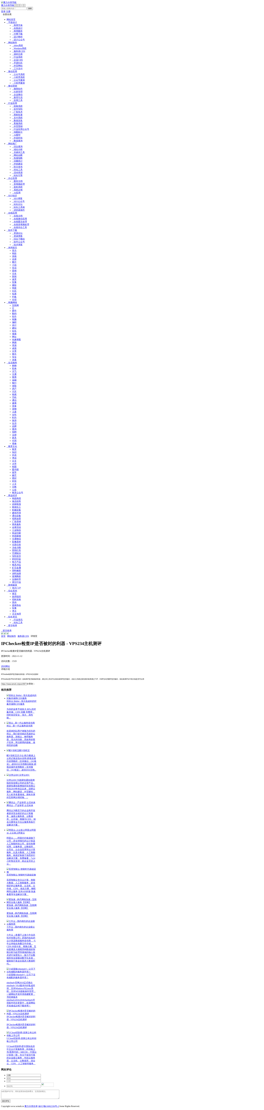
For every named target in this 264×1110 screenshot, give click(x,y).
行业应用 (12, 103)
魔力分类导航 (7, 5)
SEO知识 (12, 195)
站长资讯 (12, 617)
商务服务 (16, 524)
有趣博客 (16, 339)
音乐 (14, 250)
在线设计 (17, 28)
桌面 (14, 348)
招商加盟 (16, 518)
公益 (14, 490)
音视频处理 (18, 184)
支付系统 (17, 117)
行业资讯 (17, 619)
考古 (14, 611)
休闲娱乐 (12, 247)
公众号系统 (18, 74)
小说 (14, 265)
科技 (14, 481)
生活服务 (12, 362)
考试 (14, 458)
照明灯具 (16, 550)
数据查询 (17, 141)
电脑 (14, 319)
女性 (14, 414)
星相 (14, 270)
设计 (14, 325)
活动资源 (17, 172)
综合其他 (12, 591)
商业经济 (12, 495)
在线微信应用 (19, 219)
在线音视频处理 (20, 224)
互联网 (15, 305)
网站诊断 (17, 155)
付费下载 (17, 34)
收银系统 (17, 106)
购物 (14, 365)
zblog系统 (17, 45)
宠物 (14, 409)
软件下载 (12, 230)
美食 (14, 406)
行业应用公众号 (20, 129)
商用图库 (17, 31)
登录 (3, 11)
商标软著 (17, 115)
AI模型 (16, 135)
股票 (14, 377)
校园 (14, 466)
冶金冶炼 (16, 547)
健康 (14, 403)
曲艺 (14, 475)
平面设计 (12, 22)
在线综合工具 (19, 227)
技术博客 (17, 245)
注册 (8, 11)
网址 (14, 336)
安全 (14, 357)
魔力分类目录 (31, 1106)
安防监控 (16, 556)
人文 (14, 484)
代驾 (14, 440)
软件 (14, 316)
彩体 (14, 368)
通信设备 (16, 516)
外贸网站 (17, 65)
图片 (14, 262)
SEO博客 (17, 198)
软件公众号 (18, 242)
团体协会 (16, 605)
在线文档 (17, 216)
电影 (14, 253)
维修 (14, 443)
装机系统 (17, 187)
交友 (14, 273)
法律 (14, 435)
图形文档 (17, 181)
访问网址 (5, 666)
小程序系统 (18, 77)
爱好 (14, 478)
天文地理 (16, 614)
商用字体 (17, 25)
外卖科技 (17, 138)
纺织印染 (16, 559)
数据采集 (17, 120)
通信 (14, 400)
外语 (14, 455)
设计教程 (17, 37)
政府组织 (16, 596)
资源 (14, 345)
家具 (14, 438)
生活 (14, 423)
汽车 (14, 391)
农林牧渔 (16, 504)
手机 (14, 397)
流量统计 (17, 161)
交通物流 (16, 539)
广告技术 (17, 112)
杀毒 (14, 360)
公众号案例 (18, 80)
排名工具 (17, 169)
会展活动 (16, 527)
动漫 (14, 259)
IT (13, 308)
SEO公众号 (18, 201)
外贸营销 (17, 126)
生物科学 (16, 579)
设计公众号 (18, 39)
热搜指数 (17, 158)
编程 (14, 322)
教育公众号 (17, 492)
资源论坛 (17, 233)
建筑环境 (16, 513)
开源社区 (17, 63)
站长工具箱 (18, 207)
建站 (14, 328)
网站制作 (12, 42)
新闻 (14, 276)
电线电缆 (16, 498)
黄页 (14, 593)
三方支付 (17, 68)
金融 (14, 380)
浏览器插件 (18, 210)
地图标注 (17, 132)
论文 (14, 461)
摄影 (14, 285)
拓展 (14, 294)
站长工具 (17, 622)
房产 (14, 388)
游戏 (14, 256)
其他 (14, 602)
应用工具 (17, 100)
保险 (14, 386)
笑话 (14, 268)
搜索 (14, 334)
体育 (14, 279)
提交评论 (5, 1101)
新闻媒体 (12, 585)
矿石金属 (16, 567)
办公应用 (12, 178)
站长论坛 (17, 204)
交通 (14, 374)
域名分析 (17, 149)
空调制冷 (16, 553)
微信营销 (12, 86)
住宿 (14, 299)
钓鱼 (14, 296)
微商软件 (17, 89)
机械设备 (16, 510)
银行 (14, 383)
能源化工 (16, 507)
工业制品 (16, 530)
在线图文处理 (19, 221)
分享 (14, 351)
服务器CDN (18, 51)
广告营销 (16, 521)
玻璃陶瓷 (16, 576)
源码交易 (17, 54)
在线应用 (12, 213)
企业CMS (17, 60)
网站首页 (11, 19)
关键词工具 (18, 152)
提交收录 (12, 625)
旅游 (14, 420)
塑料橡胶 (16, 570)
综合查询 (17, 146)
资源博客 (17, 236)
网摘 (14, 342)
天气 (14, 371)
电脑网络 (12, 302)
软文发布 (17, 167)
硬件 (14, 311)
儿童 (14, 412)
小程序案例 (18, 83)
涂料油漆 (16, 573)
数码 (14, 313)
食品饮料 (16, 501)
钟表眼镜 (16, 536)
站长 (14, 331)
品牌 (14, 426)
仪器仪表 (16, 544)
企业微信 (17, 94)
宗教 (14, 487)
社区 (14, 291)
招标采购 (16, 599)
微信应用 (12, 71)
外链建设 (17, 164)
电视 (14, 394)
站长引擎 (17, 175)
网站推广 (12, 143)
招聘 (14, 432)
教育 (14, 449)
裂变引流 (17, 97)
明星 (14, 288)
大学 (14, 464)
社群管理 (17, 91)
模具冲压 (16, 565)
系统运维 (17, 190)
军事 (14, 282)
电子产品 (16, 562)
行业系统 (17, 57)
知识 (14, 452)
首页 (3, 636)
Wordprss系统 (19, 48)
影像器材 (16, 541)
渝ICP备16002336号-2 (48, 1106)
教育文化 (12, 446)
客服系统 (17, 123)
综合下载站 (18, 239)
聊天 (14, 354)
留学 (14, 472)
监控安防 (17, 109)
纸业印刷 (16, 533)
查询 (14, 429)
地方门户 (16, 588)
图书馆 (15, 469)
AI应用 (16, 193)
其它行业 (16, 582)
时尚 (14, 417)
